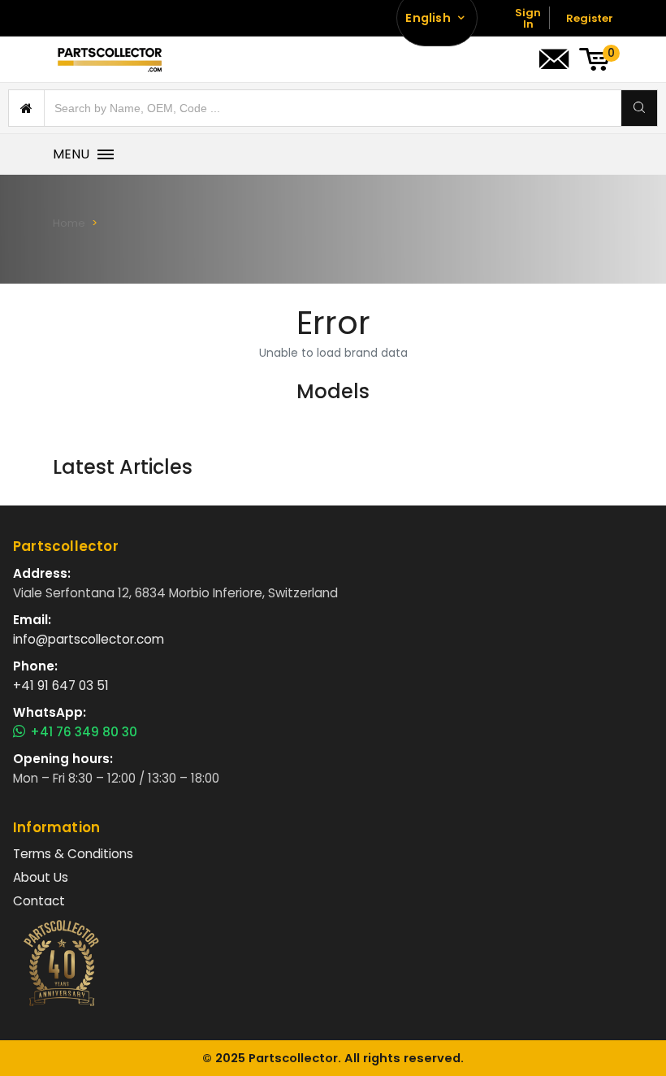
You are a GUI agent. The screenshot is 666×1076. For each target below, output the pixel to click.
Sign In (528, 18)
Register (589, 18)
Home (69, 223)
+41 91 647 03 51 (61, 685)
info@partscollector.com (88, 639)
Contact (39, 900)
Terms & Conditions (73, 853)
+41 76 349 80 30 (83, 732)
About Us (40, 877)
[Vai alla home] (109, 59)
